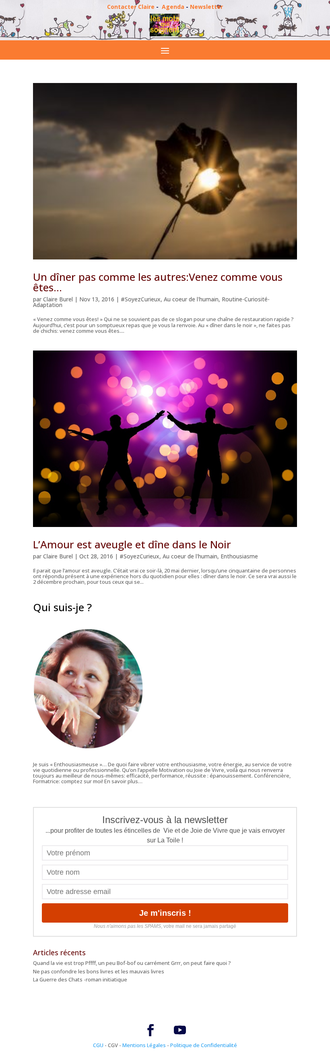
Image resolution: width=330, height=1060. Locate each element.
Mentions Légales (144, 1045)
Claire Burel (58, 299)
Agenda (173, 6)
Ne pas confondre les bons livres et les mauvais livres (98, 971)
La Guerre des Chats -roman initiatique (80, 979)
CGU (98, 1045)
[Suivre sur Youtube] (180, 1030)
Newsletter (206, 6)
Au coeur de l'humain (191, 299)
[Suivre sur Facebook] (150, 1030)
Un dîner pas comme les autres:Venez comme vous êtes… (158, 282)
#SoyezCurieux (141, 299)
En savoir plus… (123, 781)
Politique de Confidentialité (203, 1045)
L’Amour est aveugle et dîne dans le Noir (132, 544)
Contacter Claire (131, 6)
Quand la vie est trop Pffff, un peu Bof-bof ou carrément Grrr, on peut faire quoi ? (132, 963)
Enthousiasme (239, 556)
